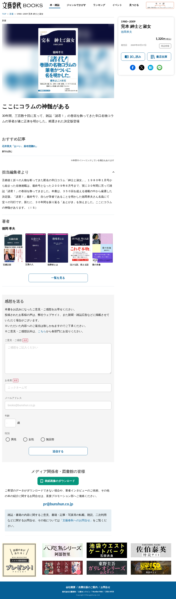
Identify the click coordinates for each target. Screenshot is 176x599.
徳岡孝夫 (126, 32)
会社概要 (70, 587)
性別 (7, 433)
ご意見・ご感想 (13, 340)
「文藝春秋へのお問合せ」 (76, 520)
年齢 (7, 416)
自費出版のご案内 (88, 587)
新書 (11, 14)
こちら (42, 331)
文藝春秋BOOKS (22, 5)
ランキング (99, 5)
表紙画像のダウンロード (60, 481)
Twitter (141, 67)
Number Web (97, 592)
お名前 (8, 380)
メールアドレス (13, 398)
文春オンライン (84, 592)
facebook (132, 67)
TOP (4, 14)
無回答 (50, 439)
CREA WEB (109, 592)
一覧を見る (58, 278)
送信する (58, 451)
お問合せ (105, 587)
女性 (31, 439)
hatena (150, 67)
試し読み (135, 56)
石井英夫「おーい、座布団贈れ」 (20, 146)
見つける (134, 5)
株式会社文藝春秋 (69, 592)
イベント (117, 5)
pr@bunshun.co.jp (58, 504)
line (159, 67)
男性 (13, 439)
